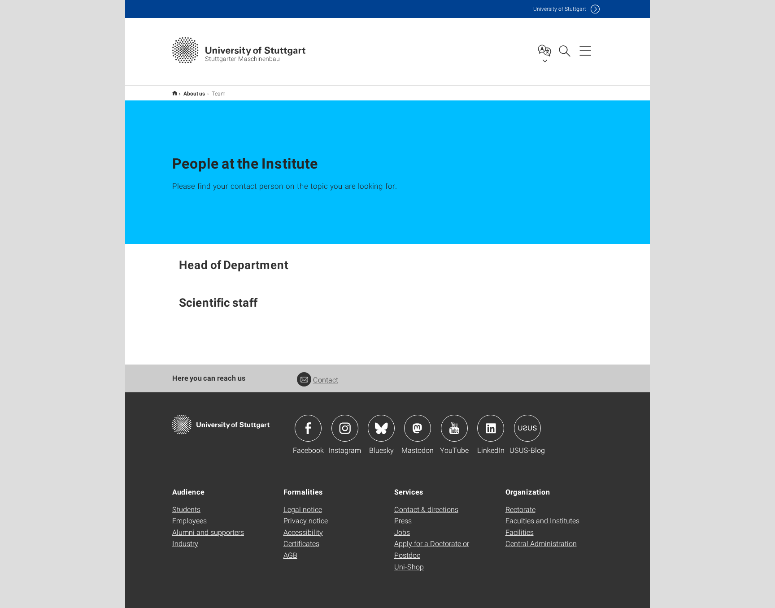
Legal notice (302, 509)
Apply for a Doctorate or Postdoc (431, 549)
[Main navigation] (585, 50)
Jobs (402, 532)
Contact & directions (426, 509)
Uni (559, 8)
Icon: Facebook (308, 428)
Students (186, 509)
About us (194, 93)
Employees (189, 520)
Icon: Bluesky (381, 428)
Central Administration (541, 543)
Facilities (519, 532)
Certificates (301, 543)
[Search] (564, 50)
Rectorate (520, 509)
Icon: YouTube (454, 428)
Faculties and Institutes (542, 520)
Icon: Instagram (344, 428)
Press (403, 520)
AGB (290, 555)
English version (174, 93)
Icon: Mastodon (417, 428)
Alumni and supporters (208, 532)
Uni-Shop (409, 566)
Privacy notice (305, 520)
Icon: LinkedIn (490, 428)
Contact (325, 379)
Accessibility (303, 532)
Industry (185, 543)
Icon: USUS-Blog (527, 428)
